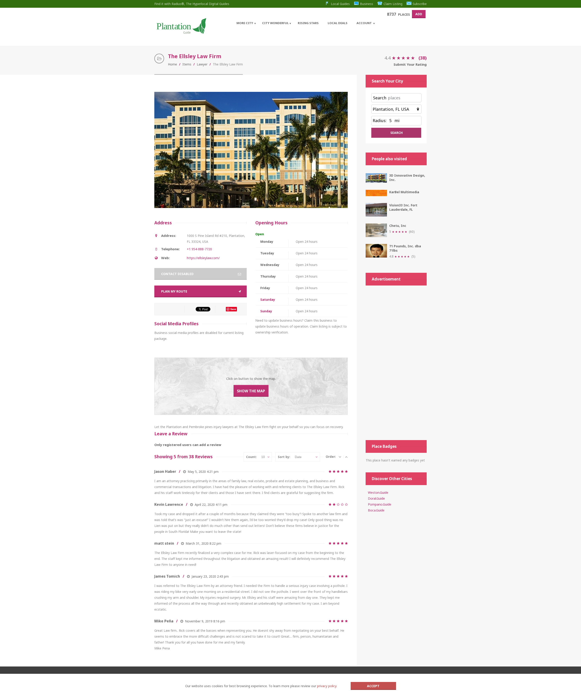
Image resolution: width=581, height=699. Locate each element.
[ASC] (346, 456)
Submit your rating (410, 64)
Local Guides (340, 4)
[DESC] (340, 456)
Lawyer (202, 64)
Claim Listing (393, 4)
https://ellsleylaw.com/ (203, 258)
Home (172, 64)
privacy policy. (327, 686)
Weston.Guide (378, 492)
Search (379, 97)
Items (186, 64)
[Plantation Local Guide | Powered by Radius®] (181, 32)
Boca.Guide (376, 510)
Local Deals (337, 23)
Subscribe (420, 4)
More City (244, 23)
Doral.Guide (376, 498)
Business (366, 4)
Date (298, 457)
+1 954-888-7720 (199, 249)
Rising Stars (308, 23)
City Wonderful (275, 23)
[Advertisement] (396, 363)
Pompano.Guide (379, 504)
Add (418, 14)
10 (263, 457)
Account (364, 23)
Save (233, 309)
